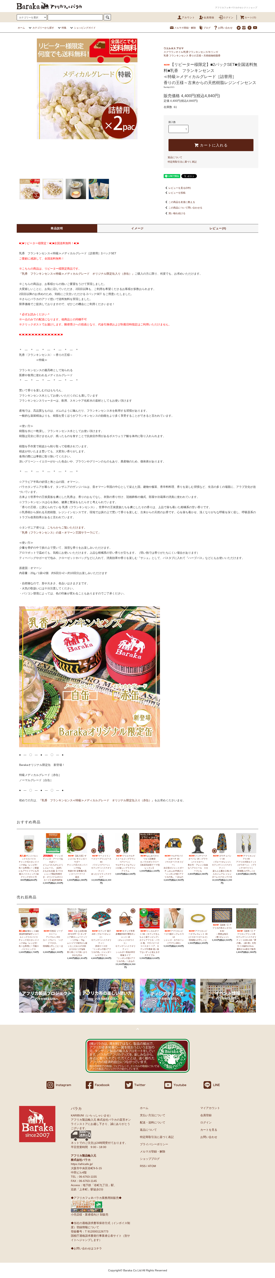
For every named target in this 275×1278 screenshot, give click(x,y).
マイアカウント (210, 1108)
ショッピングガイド (85, 27)
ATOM (152, 1166)
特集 (64, 27)
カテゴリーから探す (43, 27)
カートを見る (208, 1129)
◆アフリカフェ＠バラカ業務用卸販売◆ (96, 1197)
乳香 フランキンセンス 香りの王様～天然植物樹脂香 (192, 55)
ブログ (207, 27)
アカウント (188, 17)
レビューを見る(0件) (180, 188)
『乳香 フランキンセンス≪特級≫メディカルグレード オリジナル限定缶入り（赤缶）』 (77, 273)
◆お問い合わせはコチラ (86, 1248)
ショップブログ (150, 1158)
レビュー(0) (218, 228)
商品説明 (57, 228)
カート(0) (250, 17)
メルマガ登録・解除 (185, 27)
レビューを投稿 (177, 192)
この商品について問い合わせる (185, 207)
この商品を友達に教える (182, 202)
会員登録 (209, 17)
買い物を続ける (177, 213)
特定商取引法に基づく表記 (182, 161)
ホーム (21, 27)
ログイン (228, 17)
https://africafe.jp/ (82, 1164)
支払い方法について (152, 1115)
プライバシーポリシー (154, 1144)
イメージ (137, 228)
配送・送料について (152, 1122)
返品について (175, 157)
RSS (143, 1166)
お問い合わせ (225, 27)
